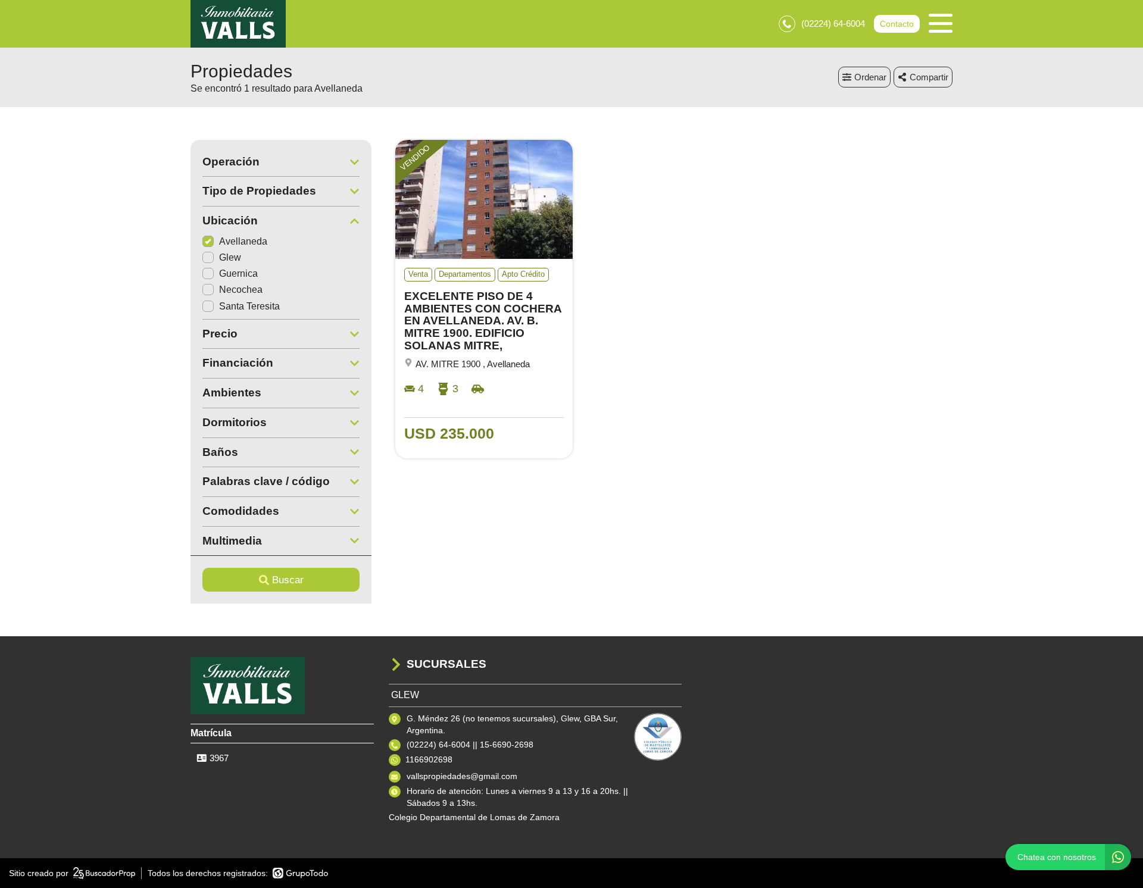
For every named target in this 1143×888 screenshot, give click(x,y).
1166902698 (428, 759)
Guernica (238, 273)
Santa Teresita (249, 306)
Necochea (241, 289)
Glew (230, 257)
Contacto (897, 24)
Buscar (288, 580)
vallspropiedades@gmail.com (462, 776)
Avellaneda (243, 241)
